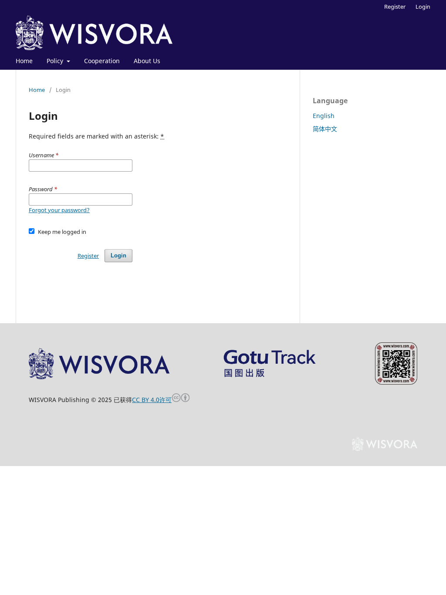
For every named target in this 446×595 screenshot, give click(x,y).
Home (24, 61)
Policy (56, 61)
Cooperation (102, 61)
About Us (147, 61)
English (323, 116)
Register (394, 6)
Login (423, 6)
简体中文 (325, 129)
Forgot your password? (59, 210)
